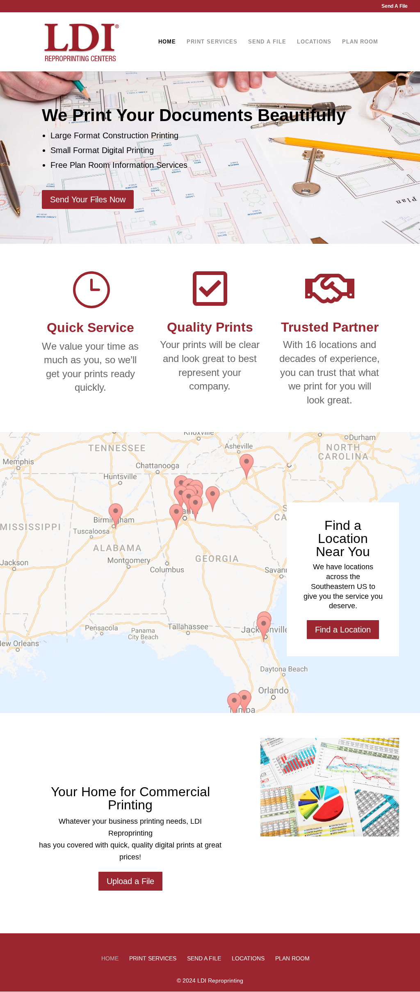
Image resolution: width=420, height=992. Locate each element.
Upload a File (130, 881)
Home (167, 42)
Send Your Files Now (88, 199)
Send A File (394, 6)
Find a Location (343, 629)
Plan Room (360, 42)
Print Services (212, 42)
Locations (314, 42)
